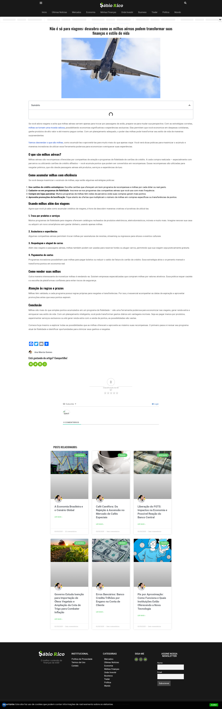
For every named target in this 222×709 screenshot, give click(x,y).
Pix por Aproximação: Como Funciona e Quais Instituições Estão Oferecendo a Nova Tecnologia (152, 601)
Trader (154, 12)
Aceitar (214, 705)
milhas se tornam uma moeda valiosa (47, 127)
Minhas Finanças (108, 12)
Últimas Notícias (59, 12)
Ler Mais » (58, 517)
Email (159, 672)
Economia (90, 12)
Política (166, 12)
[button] (189, 105)
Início (44, 12)
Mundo (177, 12)
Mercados (76, 12)
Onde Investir (127, 12)
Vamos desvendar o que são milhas (46, 142)
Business (142, 12)
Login (156, 404)
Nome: (160, 663)
